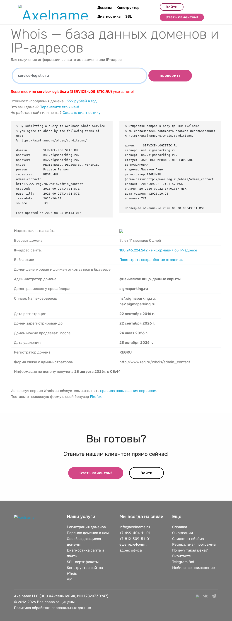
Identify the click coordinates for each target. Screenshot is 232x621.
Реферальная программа (194, 544)
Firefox (96, 396)
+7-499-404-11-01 (134, 533)
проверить (170, 75)
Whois (72, 573)
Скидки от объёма (188, 539)
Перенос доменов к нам (88, 533)
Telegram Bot (183, 562)
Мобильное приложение (193, 568)
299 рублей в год (82, 101)
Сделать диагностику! (82, 112)
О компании (182, 533)
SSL (128, 16)
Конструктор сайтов (85, 568)
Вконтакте (181, 556)
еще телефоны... (133, 544)
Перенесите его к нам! (59, 107)
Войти (172, 7)
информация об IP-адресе (174, 250)
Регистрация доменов (86, 527)
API (69, 579)
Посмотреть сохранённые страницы (151, 260)
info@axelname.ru (134, 527)
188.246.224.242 (133, 250)
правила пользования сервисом (128, 391)
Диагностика (109, 16)
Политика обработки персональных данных (52, 608)
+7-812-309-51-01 (134, 539)
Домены (104, 7)
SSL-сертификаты (83, 562)
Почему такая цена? (190, 550)
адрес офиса (130, 550)
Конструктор (128, 7)
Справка (179, 527)
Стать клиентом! (182, 17)
